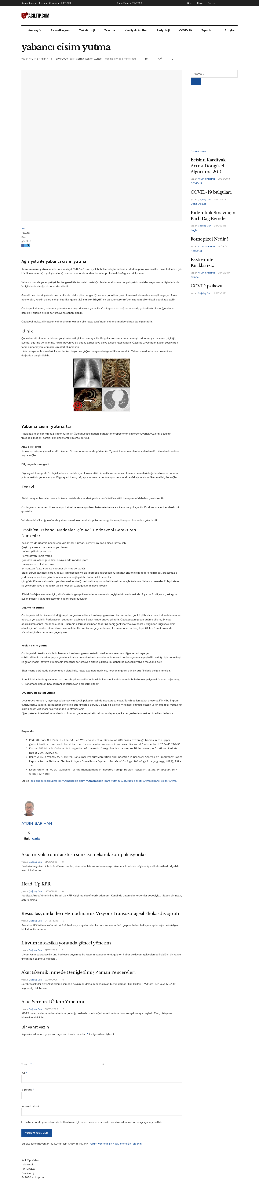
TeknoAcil (27, 1164)
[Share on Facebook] (22, 245)
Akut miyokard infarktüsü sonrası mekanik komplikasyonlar (84, 854)
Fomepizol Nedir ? (210, 239)
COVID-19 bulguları (211, 192)
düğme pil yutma (59, 780)
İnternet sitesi (30, 1106)
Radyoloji (163, 30)
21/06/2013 (223, 179)
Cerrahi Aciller (84, 58)
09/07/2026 (51, 1009)
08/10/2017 (223, 272)
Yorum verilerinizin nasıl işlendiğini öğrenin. (115, 1143)
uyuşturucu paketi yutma (135, 780)
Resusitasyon (29, 3)
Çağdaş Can (35, 862)
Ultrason (54, 3)
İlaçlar (195, 230)
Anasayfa (34, 30)
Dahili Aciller (198, 203)
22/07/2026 (51, 979)
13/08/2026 (50, 891)
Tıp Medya (28, 1168)
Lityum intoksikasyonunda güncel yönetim (66, 943)
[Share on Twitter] (27, 245)
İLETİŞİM (66, 3)
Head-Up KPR (35, 884)
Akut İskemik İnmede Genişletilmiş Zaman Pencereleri (78, 972)
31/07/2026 (50, 950)
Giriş (189, 3)
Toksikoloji (87, 30)
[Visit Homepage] (35, 15)
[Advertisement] (169, 15)
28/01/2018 (219, 225)
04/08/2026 (51, 920)
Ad (24, 1073)
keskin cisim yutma (82, 780)
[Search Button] (235, 3)
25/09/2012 (223, 246)
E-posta (27, 1089)
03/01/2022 (220, 293)
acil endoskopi (40, 780)
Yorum (26, 1064)
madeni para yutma (106, 780)
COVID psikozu (206, 286)
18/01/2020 (61, 58)
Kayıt (199, 3)
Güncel (98, 58)
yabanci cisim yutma (164, 780)
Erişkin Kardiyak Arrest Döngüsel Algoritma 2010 (208, 165)
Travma (43, 3)
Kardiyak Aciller (136, 30)
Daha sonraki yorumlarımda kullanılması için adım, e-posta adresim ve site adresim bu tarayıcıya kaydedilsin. (94, 1122)
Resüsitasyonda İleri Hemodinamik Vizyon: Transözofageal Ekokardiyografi (100, 913)
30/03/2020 (220, 199)
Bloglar (230, 30)
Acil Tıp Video (30, 1160)
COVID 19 (185, 30)
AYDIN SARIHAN (38, 58)
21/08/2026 (50, 862)
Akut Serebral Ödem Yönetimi (52, 1001)
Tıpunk (206, 30)
